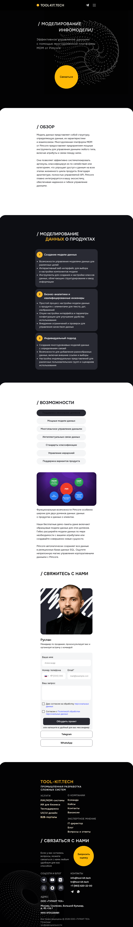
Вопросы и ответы (79, 831)
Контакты (74, 808)
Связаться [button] (66, 76)
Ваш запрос (48, 683)
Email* (71, 670)
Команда (73, 800)
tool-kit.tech (57, 781)
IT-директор (75, 823)
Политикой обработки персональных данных (63, 712)
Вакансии (74, 812)
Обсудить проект (67, 721)
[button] (84, 856)
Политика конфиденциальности (51, 923)
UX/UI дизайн (49, 812)
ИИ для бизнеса (50, 804)
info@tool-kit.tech (81, 878)
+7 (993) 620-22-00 (81, 885)
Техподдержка (50, 808)
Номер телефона (51, 670)
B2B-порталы (49, 817)
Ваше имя (47, 657)
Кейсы (72, 804)
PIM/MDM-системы (53, 800)
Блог (71, 827)
